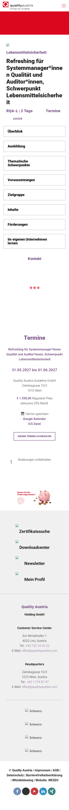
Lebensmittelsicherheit (26, 52)
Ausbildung (16, 146)
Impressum (42, 770)
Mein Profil (34, 579)
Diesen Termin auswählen (34, 436)
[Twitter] (26, 791)
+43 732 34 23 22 (37, 646)
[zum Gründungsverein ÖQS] (34, 738)
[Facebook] (17, 791)
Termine (53, 111)
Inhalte (13, 210)
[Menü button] (64, 5)
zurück (17, 118)
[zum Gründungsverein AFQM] (34, 711)
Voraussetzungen (21, 180)
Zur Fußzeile (21, 28)
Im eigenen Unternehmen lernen (27, 241)
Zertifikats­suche (34, 531)
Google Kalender (34, 419)
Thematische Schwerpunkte (19, 163)
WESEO (53, 780)
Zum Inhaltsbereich (27, 19)
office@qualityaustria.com (39, 650)
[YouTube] (34, 791)
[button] (34, 131)
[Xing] (52, 791)
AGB (56, 770)
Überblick (15, 131)
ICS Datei (34, 424)
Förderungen (18, 224)
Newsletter (34, 563)
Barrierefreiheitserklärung (44, 775)
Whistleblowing (22, 780)
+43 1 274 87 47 (38, 682)
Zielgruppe (16, 195)
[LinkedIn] (43, 791)
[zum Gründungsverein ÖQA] (34, 725)
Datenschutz (15, 775)
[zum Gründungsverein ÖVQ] (34, 751)
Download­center (34, 547)
